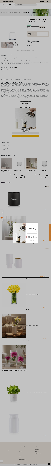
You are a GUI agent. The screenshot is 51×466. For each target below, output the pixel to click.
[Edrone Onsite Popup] (25, 233)
